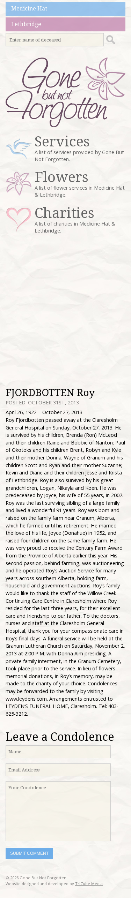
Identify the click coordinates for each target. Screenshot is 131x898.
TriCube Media (89, 883)
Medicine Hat (29, 8)
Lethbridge (26, 24)
